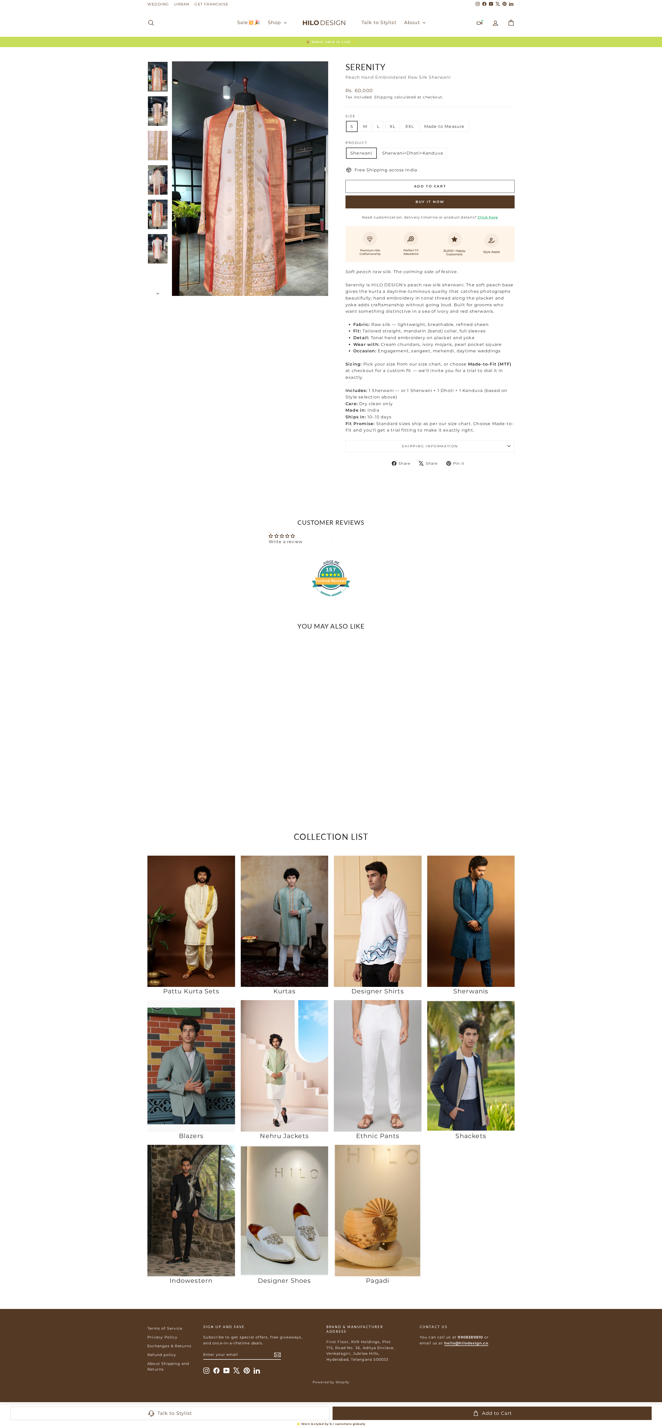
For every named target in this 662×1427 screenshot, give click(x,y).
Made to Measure (444, 126)
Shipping (383, 97)
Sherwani (361, 153)
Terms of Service (164, 1328)
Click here (488, 217)
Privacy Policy (162, 1337)
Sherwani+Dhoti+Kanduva (412, 153)
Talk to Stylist (379, 22)
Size (350, 116)
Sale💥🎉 (248, 22)
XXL (409, 126)
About (413, 22)
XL (392, 126)
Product (356, 143)
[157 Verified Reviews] (331, 598)
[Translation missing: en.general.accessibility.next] (229, 709)
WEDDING (158, 4)
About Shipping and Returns (168, 1366)
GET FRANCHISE (211, 4)
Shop (275, 22)
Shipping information (430, 446)
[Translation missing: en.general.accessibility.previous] (153, 709)
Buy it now (430, 202)
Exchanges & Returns (169, 1346)
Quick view (191, 769)
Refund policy (161, 1354)
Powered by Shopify (331, 1382)
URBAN (181, 4)
